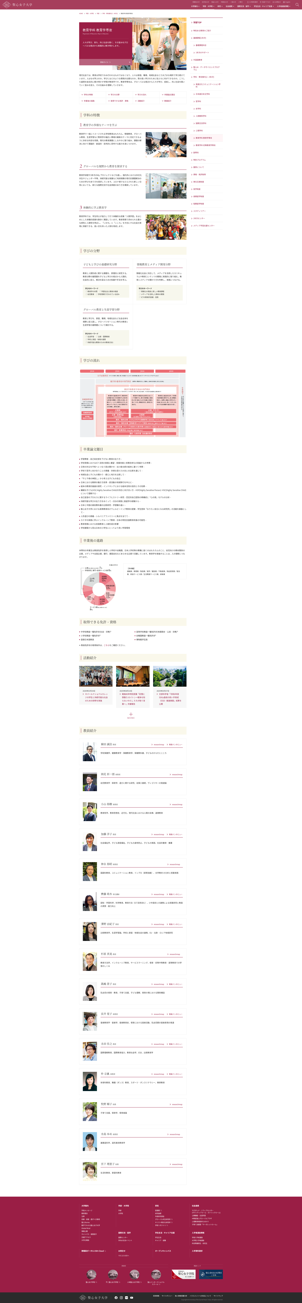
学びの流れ (142, 94)
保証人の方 (214, 2)
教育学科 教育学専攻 (127, 14)
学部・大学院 (208, 6)
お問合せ (278, 2)
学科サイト (104, 62)
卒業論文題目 (169, 94)
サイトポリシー (167, 1296)
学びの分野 (115, 94)
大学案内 (194, 6)
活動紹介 (141, 101)
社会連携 (229, 6)
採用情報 (156, 1296)
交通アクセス (266, 2)
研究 (219, 6)
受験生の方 (196, 2)
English (287, 2)
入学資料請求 (253, 2)
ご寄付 (240, 2)
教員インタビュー (175, 744)
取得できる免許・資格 (119, 101)
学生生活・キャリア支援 (263, 6)
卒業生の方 (224, 2)
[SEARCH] (297, 4)
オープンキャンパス (163, 1251)
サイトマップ (218, 1296)
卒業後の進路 (89, 101)
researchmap (159, 744)
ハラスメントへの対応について (200, 1296)
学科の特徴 (88, 94)
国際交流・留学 (243, 6)
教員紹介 (167, 101)
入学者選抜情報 (283, 6)
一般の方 (233, 2)
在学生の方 (205, 2)
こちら (106, 645)
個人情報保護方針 (181, 1296)
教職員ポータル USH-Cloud (93, 1251)
